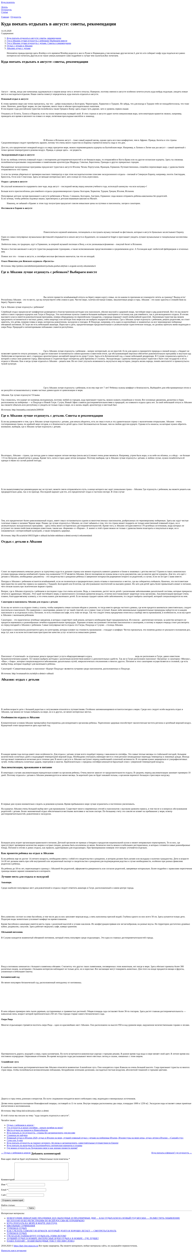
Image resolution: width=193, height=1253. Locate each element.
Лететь (4, 7)
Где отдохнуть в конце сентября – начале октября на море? (35, 1127)
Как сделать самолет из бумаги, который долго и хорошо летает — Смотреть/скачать (61, 1231)
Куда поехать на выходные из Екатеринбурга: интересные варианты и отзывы (44, 1145)
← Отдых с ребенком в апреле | (16, 1153)
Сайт (3, 1195)
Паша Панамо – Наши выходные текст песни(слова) (40, 1241)
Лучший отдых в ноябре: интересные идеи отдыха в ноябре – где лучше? (53, 1238)
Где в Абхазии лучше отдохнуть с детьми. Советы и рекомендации (39, 43)
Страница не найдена (17, 1135)
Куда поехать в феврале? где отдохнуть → (171, 1153)
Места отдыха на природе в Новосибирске (27, 1130)
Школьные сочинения (21, 1226)
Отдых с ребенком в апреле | (20, 1125)
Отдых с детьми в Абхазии (19, 46)
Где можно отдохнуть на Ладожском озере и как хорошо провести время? (42, 1148)
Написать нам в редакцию (13, 1250)
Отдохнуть (6, 9)
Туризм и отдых (17, 1228)
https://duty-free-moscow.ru (26, 1246)
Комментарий (7, 1179)
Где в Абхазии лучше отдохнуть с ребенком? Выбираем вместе (37, 40)
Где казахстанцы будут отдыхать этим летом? (36, 1236)
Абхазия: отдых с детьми (19, 48)
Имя (4, 1184)
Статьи (4, 12)
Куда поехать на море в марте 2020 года (32, 1223)
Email (4, 1190)
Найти (31, 1208)
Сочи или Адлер (15, 1140)
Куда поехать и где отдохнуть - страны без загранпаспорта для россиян (41, 1133)
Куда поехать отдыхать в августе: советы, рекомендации (34, 38)
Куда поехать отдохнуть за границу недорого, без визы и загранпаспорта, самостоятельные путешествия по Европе (62, 1143)
